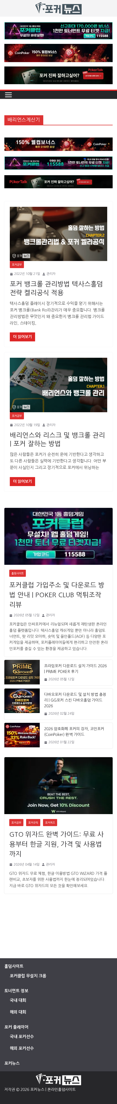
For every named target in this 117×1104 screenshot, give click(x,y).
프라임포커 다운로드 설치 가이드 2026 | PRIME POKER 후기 (75, 669)
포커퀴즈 (50, 822)
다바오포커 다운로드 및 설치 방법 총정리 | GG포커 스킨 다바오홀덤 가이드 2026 (75, 700)
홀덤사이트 (17, 573)
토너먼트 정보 (16, 991)
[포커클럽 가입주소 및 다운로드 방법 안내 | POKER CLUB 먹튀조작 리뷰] (58, 536)
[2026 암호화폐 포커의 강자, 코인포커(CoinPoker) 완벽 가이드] (22, 735)
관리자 (51, 273)
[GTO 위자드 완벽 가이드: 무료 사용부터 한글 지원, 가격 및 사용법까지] (58, 785)
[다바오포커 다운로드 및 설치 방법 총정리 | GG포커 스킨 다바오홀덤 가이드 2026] (22, 704)
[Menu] (8, 95)
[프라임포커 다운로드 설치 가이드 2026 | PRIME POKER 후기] (22, 672)
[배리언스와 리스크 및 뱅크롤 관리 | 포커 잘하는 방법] (58, 385)
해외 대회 (18, 1012)
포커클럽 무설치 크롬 (28, 976)
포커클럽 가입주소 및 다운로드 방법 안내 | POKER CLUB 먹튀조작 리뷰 (56, 595)
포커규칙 (33, 822)
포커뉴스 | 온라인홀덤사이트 (53, 1089)
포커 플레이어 (16, 1027)
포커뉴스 (12, 1063)
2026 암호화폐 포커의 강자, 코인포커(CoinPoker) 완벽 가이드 (74, 731)
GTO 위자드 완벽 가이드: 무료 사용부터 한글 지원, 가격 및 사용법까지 (56, 844)
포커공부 (17, 264)
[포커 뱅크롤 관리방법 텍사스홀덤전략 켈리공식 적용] (58, 234)
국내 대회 (18, 1000)
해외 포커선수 (22, 1048)
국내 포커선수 (22, 1037)
